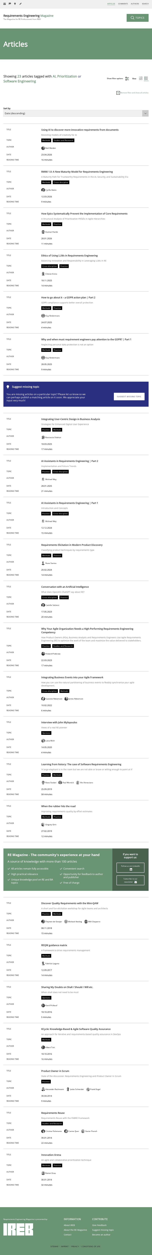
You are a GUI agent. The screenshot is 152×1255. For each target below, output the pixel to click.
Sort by (6, 108)
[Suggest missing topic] (15, 4)
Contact (67, 1234)
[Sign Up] (4, 4)
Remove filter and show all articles (134, 92)
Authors (135, 4)
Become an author (101, 1234)
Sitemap (54, 1246)
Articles (111, 4)
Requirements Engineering (28, 17)
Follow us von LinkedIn (130, 866)
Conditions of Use (90, 1246)
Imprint (65, 1246)
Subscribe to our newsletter (130, 880)
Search (145, 4)
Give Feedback (99, 1225)
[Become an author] (20, 4)
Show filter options (115, 78)
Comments (123, 4)
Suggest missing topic (129, 396)
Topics (139, 17)
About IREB (69, 1225)
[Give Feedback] (10, 4)
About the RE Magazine (75, 1229)
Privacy (75, 1246)
